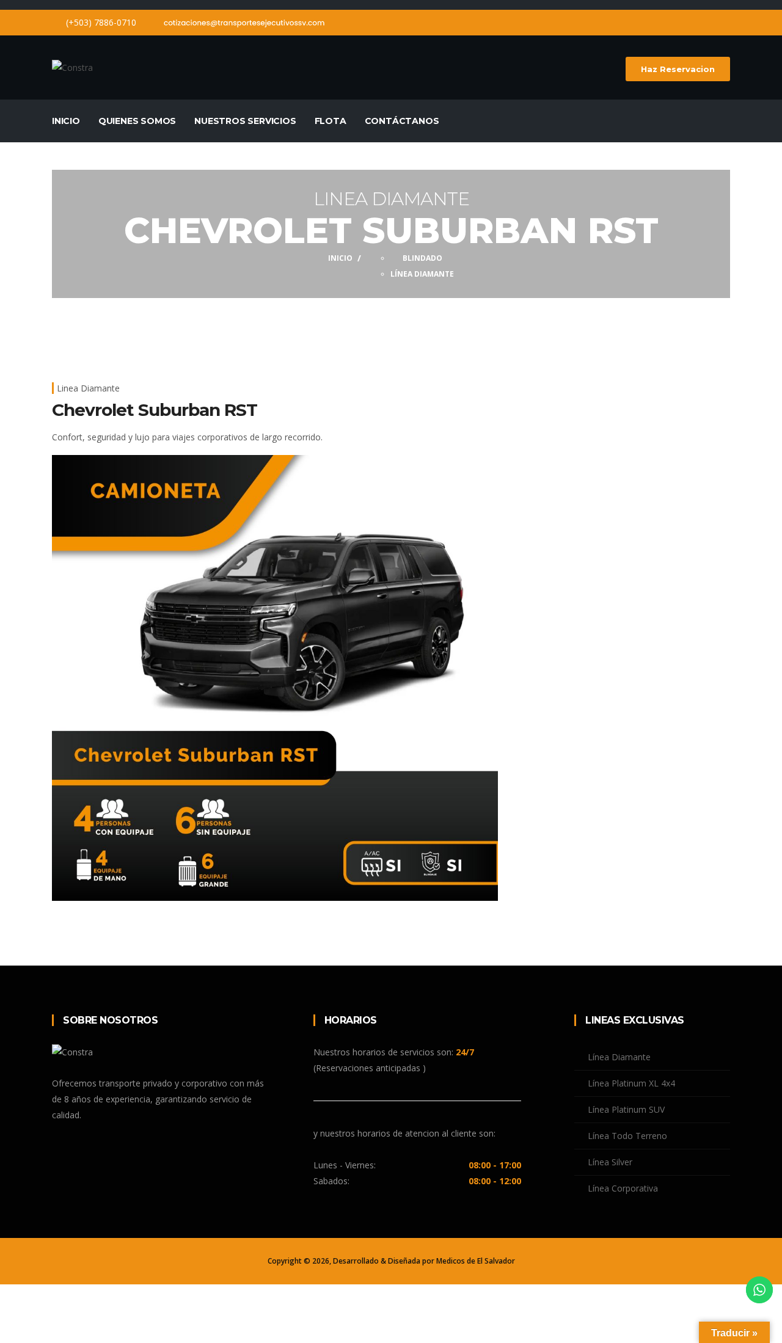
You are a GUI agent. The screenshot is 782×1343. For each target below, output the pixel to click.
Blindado (422, 258)
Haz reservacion (678, 69)
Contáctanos (402, 120)
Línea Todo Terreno (627, 1135)
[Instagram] (726, 22)
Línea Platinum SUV (626, 1109)
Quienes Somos (137, 120)
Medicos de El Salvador (475, 1261)
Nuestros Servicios (245, 120)
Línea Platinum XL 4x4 (631, 1083)
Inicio (66, 120)
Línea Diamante (422, 274)
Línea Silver (610, 1162)
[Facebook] (704, 22)
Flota (330, 120)
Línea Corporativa (623, 1188)
